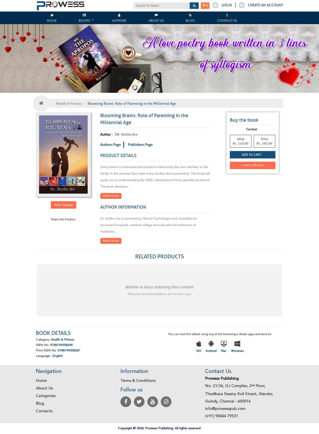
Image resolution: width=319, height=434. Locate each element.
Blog (190, 20)
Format (251, 129)
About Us (156, 20)
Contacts (44, 411)
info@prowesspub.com (225, 409)
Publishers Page (140, 145)
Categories (46, 396)
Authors (119, 20)
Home (52, 20)
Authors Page (110, 145)
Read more (111, 196)
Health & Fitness (69, 103)
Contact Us (227, 20)
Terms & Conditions (138, 381)
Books (84, 20)
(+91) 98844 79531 (221, 416)
